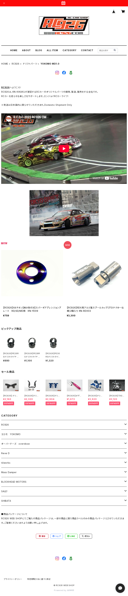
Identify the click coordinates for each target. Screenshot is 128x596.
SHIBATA (6, 500)
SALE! (4, 491)
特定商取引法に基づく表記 (39, 579)
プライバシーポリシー (13, 579)
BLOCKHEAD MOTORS (14, 481)
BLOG (38, 50)
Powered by (60, 590)
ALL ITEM (52, 50)
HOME (13, 50)
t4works (5, 462)
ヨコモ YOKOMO (11, 434)
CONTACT (87, 50)
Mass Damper (9, 472)
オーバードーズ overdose (15, 443)
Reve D (5, 453)
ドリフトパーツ (30, 63)
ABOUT (26, 50)
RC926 (15, 63)
